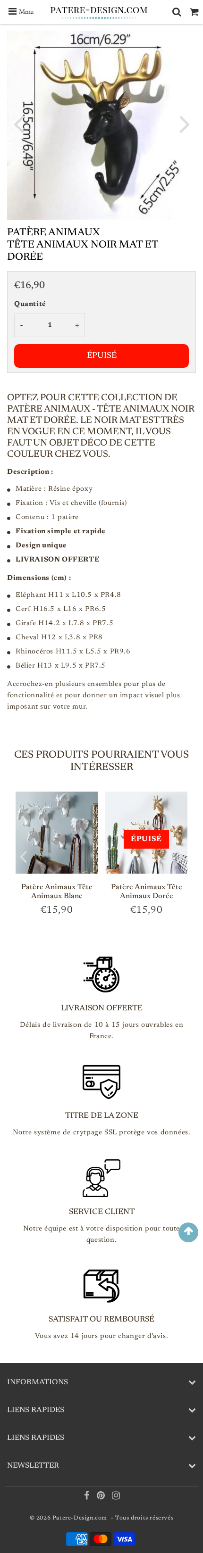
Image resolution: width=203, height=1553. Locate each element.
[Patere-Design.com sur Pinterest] (101, 1497)
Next (184, 123)
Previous (18, 123)
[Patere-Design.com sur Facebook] (88, 1497)
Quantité (30, 304)
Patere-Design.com (79, 1518)
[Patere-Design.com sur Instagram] (116, 1497)
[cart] (194, 11)
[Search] (177, 11)
